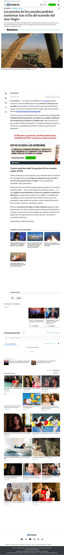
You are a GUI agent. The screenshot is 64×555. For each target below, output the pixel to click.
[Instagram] (34, 539)
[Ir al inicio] (13, 4)
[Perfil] (32, 535)
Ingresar (44, 4)
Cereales (19, 298)
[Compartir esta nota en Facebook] (5, 93)
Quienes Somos (14, 544)
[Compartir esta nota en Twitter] (5, 98)
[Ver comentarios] (59, 9)
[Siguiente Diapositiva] (59, 318)
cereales (46, 101)
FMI (12, 298)
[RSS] (38, 539)
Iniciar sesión (49, 332)
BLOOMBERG (7, 8)
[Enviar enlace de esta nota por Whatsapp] (5, 102)
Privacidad (28, 544)
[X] (26, 539)
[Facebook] (22, 539)
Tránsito (49, 544)
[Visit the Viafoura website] (56, 370)
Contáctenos (22, 544)
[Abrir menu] (5, 4)
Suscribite (52, 4)
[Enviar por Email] (5, 107)
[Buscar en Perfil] (58, 1)
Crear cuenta (56, 332)
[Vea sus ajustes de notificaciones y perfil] (58, 4)
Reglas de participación (41, 544)
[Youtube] (30, 539)
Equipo (33, 544)
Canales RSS (8, 544)
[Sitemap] (42, 539)
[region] (32, 351)
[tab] (10, 343)
